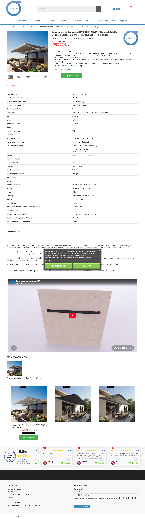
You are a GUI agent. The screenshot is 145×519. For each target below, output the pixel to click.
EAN (53, 41)
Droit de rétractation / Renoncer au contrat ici (25, 505)
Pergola (38, 20)
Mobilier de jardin (119, 20)
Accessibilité (12, 492)
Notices (11, 497)
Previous (9, 411)
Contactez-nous (14, 502)
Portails (89, 20)
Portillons (103, 20)
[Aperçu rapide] (28, 421)
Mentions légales (14, 489)
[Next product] (137, 26)
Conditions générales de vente (19, 494)
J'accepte (86, 266)
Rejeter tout (58, 266)
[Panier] (129, 8)
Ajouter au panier (72, 76)
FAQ (9, 500)
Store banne (23, 20)
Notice (21, 232)
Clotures (77, 20)
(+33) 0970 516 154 (83, 495)
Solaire (64, 20)
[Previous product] (135, 26)
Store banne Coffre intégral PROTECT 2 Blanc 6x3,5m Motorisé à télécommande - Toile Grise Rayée (29, 425)
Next (135, 411)
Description (11, 232)
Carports (53, 20)
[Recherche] (98, 9)
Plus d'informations (52, 261)
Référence (55, 38)
